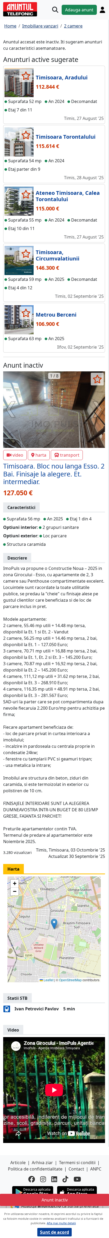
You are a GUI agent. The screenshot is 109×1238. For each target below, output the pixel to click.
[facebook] (31, 1179)
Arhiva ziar (42, 1162)
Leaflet (48, 980)
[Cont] (102, 10)
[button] (54, 924)
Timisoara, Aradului (62, 77)
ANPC (95, 1169)
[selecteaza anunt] (25, 75)
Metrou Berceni (56, 314)
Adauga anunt (79, 10)
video (17, 455)
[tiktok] (65, 1179)
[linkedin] (54, 1179)
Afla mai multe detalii (61, 1223)
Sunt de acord (54, 1232)
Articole (18, 1162)
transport (69, 455)
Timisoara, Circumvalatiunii (57, 255)
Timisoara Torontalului (66, 136)
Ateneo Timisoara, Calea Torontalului (68, 196)
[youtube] (77, 1179)
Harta (13, 869)
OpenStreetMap (70, 980)
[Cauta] (55, 10)
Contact (76, 1169)
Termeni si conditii (77, 1162)
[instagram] (43, 1179)
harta (40, 455)
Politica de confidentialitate (35, 1169)
